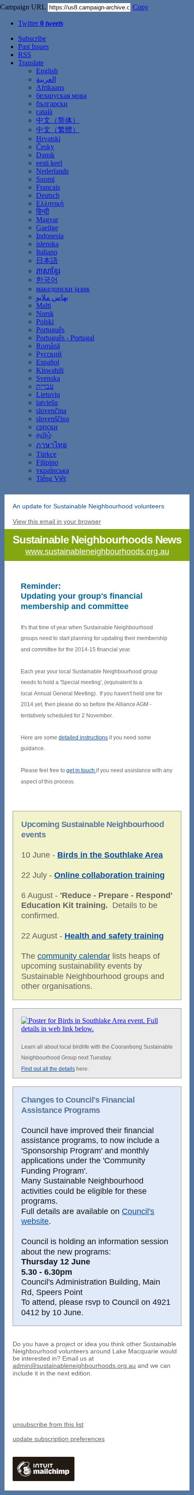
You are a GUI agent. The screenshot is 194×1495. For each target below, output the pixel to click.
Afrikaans (50, 87)
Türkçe (46, 454)
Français (48, 187)
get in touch (81, 770)
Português (50, 330)
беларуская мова (61, 95)
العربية (46, 79)
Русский (49, 354)
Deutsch (48, 195)
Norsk (45, 313)
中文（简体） (57, 120)
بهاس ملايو (52, 297)
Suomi (45, 179)
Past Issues (33, 46)
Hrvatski (48, 138)
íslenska (47, 244)
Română (48, 346)
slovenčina (51, 410)
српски (47, 427)
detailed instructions (83, 737)
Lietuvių (48, 394)
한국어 (47, 280)
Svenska (48, 378)
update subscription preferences (59, 1438)
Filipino (47, 462)
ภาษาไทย (51, 445)
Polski (45, 321)
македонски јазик (63, 289)
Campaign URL (23, 7)
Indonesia (50, 236)
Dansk (45, 155)
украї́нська (52, 470)
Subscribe (32, 38)
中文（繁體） (57, 129)
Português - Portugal (65, 338)
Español (47, 362)
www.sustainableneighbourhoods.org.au (97, 551)
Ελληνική (50, 203)
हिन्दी (42, 211)
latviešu (47, 402)
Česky (45, 147)
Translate (31, 63)
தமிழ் (43, 435)
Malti (43, 305)
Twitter (40, 23)
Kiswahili (50, 370)
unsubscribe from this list (48, 1424)
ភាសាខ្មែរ (48, 271)
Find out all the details (48, 1069)
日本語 (47, 260)
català (44, 112)
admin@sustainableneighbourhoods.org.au (74, 1365)
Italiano (46, 252)
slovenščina (52, 419)
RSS (24, 54)
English (47, 71)
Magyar (47, 219)
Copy (140, 7)
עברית (45, 386)
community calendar (73, 956)
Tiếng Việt (51, 478)
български (52, 103)
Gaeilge (47, 227)
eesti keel (49, 163)
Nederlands (52, 171)
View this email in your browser (57, 521)
